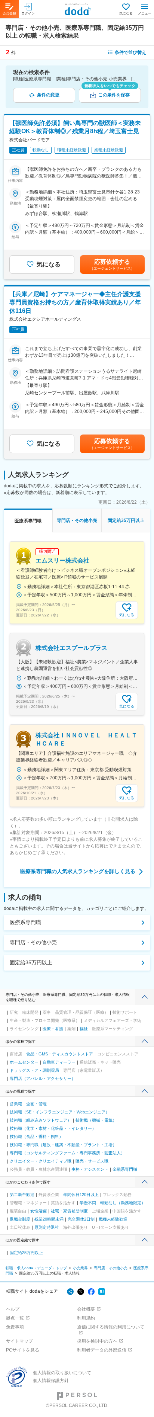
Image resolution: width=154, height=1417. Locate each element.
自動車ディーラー (59, 1062)
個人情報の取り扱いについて (62, 1372)
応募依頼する (112, 264)
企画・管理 (36, 1104)
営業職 (16, 1104)
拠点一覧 (15, 1318)
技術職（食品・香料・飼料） (36, 1136)
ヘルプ (12, 1309)
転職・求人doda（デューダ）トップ (36, 1268)
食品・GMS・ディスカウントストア (59, 1054)
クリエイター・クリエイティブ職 (40, 1161)
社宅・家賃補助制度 (69, 1211)
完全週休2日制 (81, 1219)
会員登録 (9, 13)
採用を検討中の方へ (97, 1341)
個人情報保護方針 (51, 1380)
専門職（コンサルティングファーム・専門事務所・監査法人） (67, 1153)
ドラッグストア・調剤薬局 (34, 1070)
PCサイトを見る (22, 1350)
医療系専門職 (25, 922)
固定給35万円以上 (31, 962)
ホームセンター (24, 1062)
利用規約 (86, 1318)
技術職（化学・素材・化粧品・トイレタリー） (53, 1128)
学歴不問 (88, 1202)
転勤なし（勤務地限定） (122, 1202)
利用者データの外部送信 (101, 1350)
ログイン (28, 13)
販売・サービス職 (92, 1161)
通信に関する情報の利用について (110, 1327)
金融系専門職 (125, 1169)
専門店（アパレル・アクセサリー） (43, 1078)
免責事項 (15, 1327)
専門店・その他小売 (33, 942)
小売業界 (80, 1268)
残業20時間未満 (49, 1219)
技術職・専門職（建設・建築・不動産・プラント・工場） (63, 1144)
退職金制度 (20, 1219)
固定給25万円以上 (26, 1252)
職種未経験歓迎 (113, 1219)
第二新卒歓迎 (22, 1194)
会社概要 (86, 1309)
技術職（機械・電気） (96, 1120)
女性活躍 (38, 1211)
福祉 (84, 1028)
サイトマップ (19, 1341)
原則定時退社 (46, 1227)
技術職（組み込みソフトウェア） (40, 1120)
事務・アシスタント (89, 1169)
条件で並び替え (130, 52)
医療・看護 (53, 1028)
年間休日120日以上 (81, 1194)
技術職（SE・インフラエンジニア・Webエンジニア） (60, 1112)
